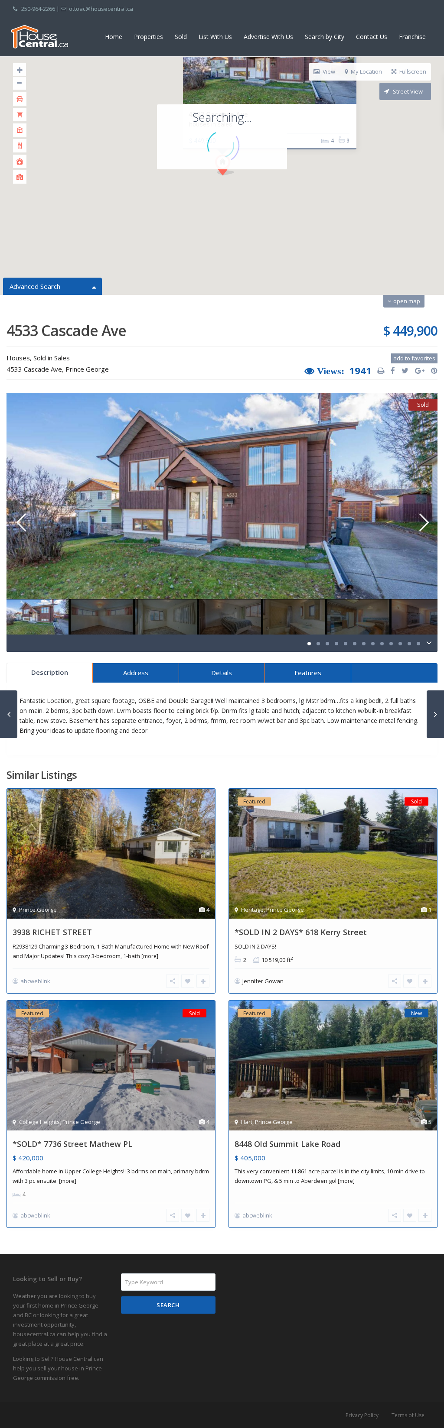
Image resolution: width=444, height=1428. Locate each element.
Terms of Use (408, 1415)
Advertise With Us (268, 36)
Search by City (324, 36)
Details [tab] (221, 672)
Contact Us (371, 36)
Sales (62, 357)
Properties (148, 36)
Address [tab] (135, 672)
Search (168, 1305)
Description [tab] (49, 672)
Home (113, 36)
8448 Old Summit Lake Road (287, 1144)
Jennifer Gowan (263, 981)
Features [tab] (307, 672)
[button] (241, 180)
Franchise (412, 36)
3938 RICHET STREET (52, 932)
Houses (18, 357)
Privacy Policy (362, 1415)
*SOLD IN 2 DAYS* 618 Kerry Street (301, 932)
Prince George (87, 369)
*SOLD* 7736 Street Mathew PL (72, 1144)
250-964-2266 (38, 9)
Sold (181, 36)
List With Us (215, 36)
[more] (149, 956)
